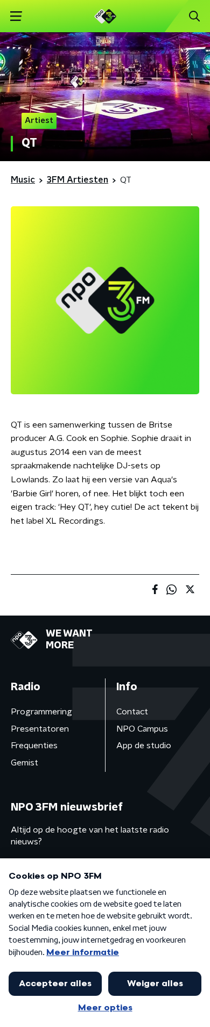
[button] (15, 16)
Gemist (24, 762)
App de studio (143, 745)
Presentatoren (40, 729)
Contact (132, 711)
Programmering (41, 711)
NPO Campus (142, 729)
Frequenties (34, 745)
